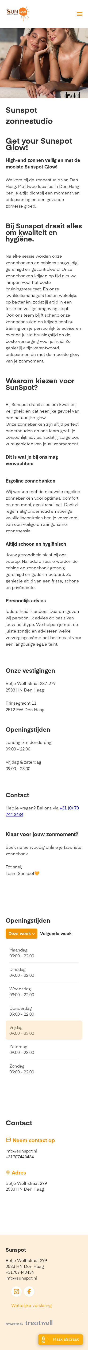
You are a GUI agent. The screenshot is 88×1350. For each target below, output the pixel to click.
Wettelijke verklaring (31, 1305)
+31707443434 (20, 1157)
